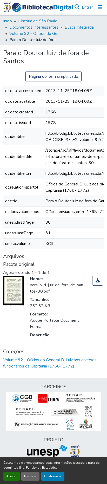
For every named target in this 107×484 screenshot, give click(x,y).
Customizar (53, 476)
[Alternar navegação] (100, 7)
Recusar (30, 476)
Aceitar (11, 476)
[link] (97, 281)
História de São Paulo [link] (37, 21)
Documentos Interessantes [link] (33, 27)
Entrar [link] (87, 7)
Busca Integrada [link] (79, 27)
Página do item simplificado (53, 76)
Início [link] (7, 21)
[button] (42, 7)
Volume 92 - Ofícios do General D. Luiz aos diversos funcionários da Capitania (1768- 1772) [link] (35, 33)
